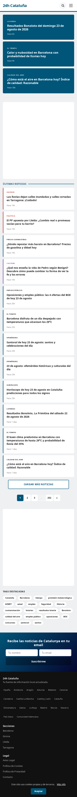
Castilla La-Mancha (25, 698)
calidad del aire (12, 616)
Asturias (41, 689)
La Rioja (33, 707)
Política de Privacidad (14, 771)
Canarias (64, 689)
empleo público (33, 616)
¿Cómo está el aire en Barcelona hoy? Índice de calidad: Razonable (38, 81)
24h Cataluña (15, 5)
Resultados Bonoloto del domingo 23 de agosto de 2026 (35, 27)
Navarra (64, 707)
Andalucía (18, 689)
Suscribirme (38, 661)
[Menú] (71, 5)
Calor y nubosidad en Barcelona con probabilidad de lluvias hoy (32, 54)
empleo (31, 604)
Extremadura (10, 707)
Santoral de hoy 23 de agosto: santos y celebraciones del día (31, 344)
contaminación (12, 610)
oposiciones (52, 616)
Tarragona (8, 747)
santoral (25, 622)
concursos (10, 622)
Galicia (22, 707)
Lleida (6, 741)
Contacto (8, 777)
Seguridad (46, 604)
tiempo (38, 597)
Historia (60, 604)
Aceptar (38, 791)
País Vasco (8, 716)
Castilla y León (44, 698)
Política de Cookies (13, 766)
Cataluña (9, 597)
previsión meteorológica (60, 597)
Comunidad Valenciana (27, 716)
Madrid (43, 707)
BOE (65, 616)
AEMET (8, 604)
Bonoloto (66, 610)
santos (38, 622)
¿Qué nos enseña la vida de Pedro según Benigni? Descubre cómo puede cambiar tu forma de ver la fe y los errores (38, 271)
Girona (6, 736)
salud (20, 604)
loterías (29, 610)
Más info (61, 784)
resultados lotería (47, 610)
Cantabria (8, 698)
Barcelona (25, 597)
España (7, 689)
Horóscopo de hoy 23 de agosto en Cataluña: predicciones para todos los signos (35, 391)
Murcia (54, 707)
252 (49, 497)
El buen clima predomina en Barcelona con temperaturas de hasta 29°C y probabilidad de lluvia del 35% (36, 440)
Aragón (30, 689)
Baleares (52, 689)
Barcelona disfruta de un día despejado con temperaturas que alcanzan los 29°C (34, 320)
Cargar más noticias (38, 484)
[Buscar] (62, 5)
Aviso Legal (9, 760)
